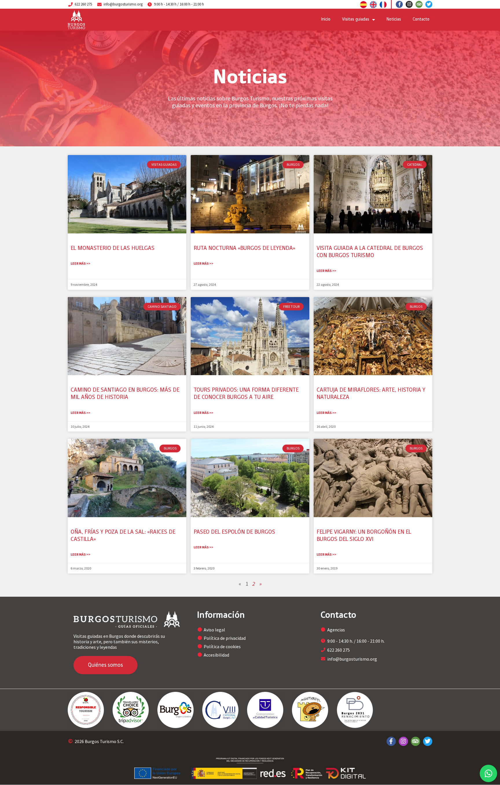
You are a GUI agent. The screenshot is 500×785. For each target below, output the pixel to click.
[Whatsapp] (488, 773)
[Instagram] (409, 4)
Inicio (325, 19)
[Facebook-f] (399, 4)
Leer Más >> (80, 263)
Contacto (421, 19)
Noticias (394, 19)
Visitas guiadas (355, 19)
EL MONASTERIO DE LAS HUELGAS (113, 248)
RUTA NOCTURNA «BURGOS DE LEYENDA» (244, 248)
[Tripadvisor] (419, 4)
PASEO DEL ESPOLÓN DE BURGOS (234, 532)
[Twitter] (428, 4)
